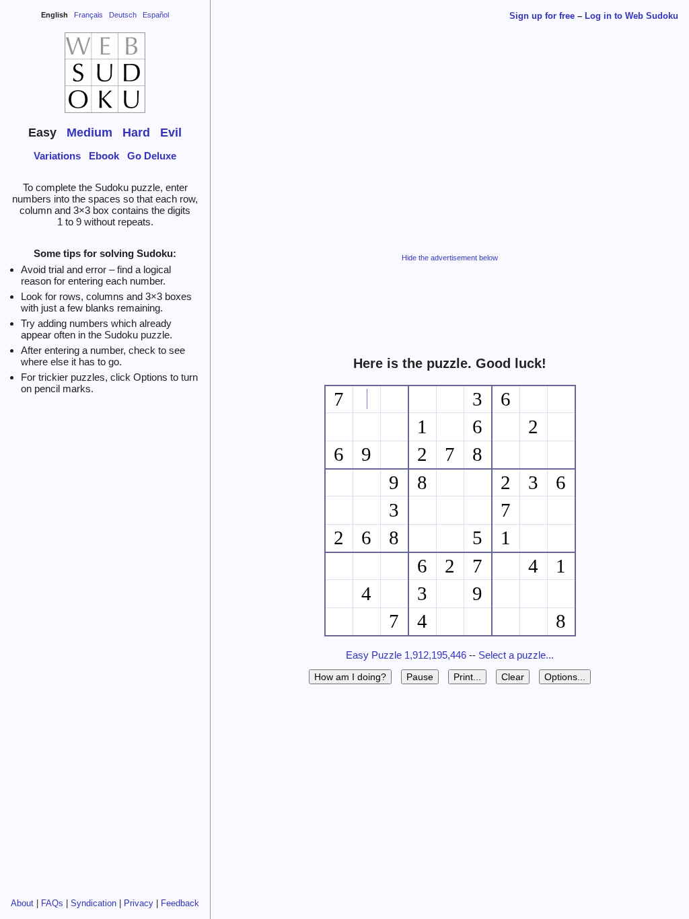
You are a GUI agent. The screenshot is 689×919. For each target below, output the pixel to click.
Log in (631, 16)
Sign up (542, 16)
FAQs (52, 903)
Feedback (180, 903)
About (22, 903)
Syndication (93, 903)
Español (156, 15)
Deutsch (123, 15)
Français (88, 15)
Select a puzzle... (516, 655)
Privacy (138, 903)
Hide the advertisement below (450, 258)
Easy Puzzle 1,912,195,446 (406, 655)
